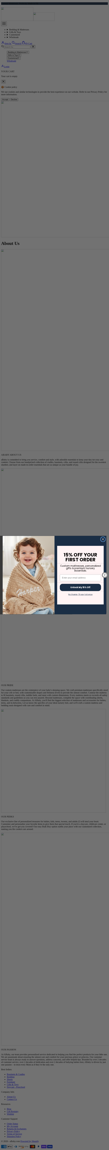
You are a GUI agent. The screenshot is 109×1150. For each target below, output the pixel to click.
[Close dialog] (103, 539)
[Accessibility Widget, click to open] (105, 575)
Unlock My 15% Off (80, 587)
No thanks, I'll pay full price (80, 594)
